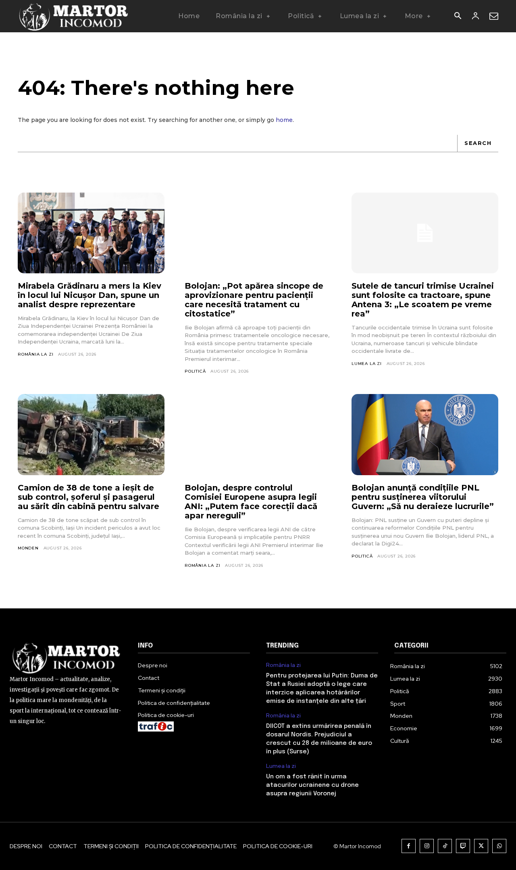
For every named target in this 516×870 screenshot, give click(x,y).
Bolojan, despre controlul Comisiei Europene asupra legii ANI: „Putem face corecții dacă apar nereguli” (251, 501)
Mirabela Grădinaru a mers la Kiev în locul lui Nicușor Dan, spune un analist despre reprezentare (89, 295)
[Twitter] (481, 846)
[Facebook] (409, 846)
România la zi (35, 354)
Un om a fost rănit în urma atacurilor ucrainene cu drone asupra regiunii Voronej (312, 785)
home (284, 120)
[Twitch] (463, 846)
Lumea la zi (367, 363)
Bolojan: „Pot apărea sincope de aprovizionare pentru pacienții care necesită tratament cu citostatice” (254, 300)
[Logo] (74, 16)
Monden (28, 548)
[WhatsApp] (499, 846)
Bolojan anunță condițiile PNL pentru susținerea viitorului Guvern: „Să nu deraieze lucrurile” (423, 497)
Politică (195, 371)
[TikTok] (445, 846)
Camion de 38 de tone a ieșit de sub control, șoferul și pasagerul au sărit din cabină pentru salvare (88, 497)
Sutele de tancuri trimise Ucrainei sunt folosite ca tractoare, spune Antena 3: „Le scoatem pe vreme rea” (423, 300)
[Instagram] (427, 846)
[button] (457, 16)
